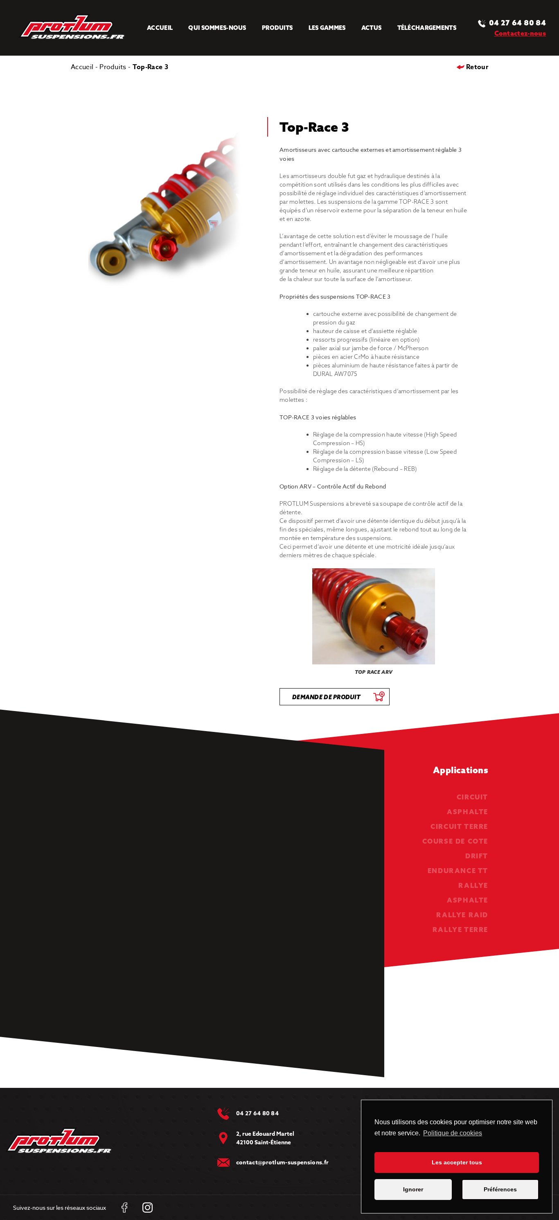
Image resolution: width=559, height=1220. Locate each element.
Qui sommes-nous (217, 28)
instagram (147, 1207)
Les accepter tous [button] (457, 1162)
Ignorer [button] (413, 1189)
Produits (277, 28)
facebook (124, 1207)
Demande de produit (326, 697)
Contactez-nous (520, 33)
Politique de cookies (452, 1133)
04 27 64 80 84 (517, 22)
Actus (371, 28)
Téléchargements (426, 28)
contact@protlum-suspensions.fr (282, 1162)
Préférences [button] (500, 1189)
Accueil (160, 28)
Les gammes (327, 28)
